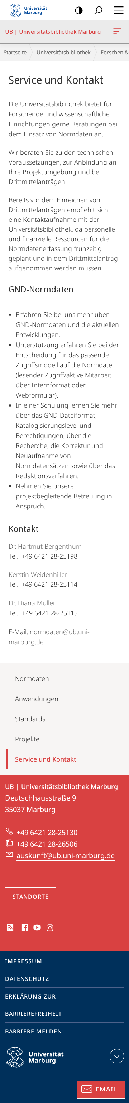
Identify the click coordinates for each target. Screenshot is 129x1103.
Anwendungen (36, 698)
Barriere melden (33, 1031)
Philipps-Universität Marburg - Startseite (30, 10)
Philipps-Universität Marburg (47, 1068)
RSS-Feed (9, 928)
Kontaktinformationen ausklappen (117, 1056)
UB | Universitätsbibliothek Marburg (118, 31)
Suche (98, 10)
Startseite (15, 52)
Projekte (27, 739)
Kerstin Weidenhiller (38, 574)
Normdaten (32, 678)
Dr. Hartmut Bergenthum (45, 546)
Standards (30, 718)
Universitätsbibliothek (64, 52)
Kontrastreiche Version (79, 10)
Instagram (50, 928)
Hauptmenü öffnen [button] (118, 10)
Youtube (36, 928)
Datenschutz (27, 979)
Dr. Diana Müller (32, 602)
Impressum (23, 961)
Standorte (31, 897)
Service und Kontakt (45, 759)
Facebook (24, 928)
